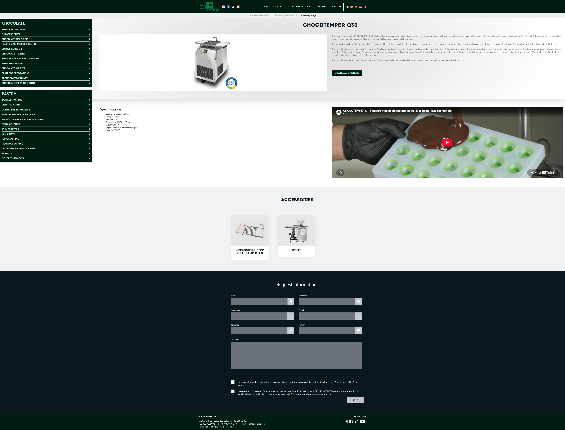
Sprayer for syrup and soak (19, 114)
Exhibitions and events (300, 6)
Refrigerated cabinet (15, 78)
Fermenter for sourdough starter (23, 119)
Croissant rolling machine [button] (18, 148)
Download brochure (347, 73)
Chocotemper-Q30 (308, 15)
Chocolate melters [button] (13, 53)
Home (266, 6)
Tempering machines (284, 15)
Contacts (336, 6)
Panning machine (12, 143)
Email (301, 310)
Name (233, 295)
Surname (303, 295)
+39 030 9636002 (207, 423)
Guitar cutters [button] (11, 124)
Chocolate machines (259, 15)
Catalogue (278, 6)
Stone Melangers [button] (12, 49)
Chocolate (13, 23)
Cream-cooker (11, 104)
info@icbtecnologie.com (254, 423)
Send (355, 400)
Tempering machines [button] (14, 29)
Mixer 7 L (7, 153)
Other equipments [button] (13, 158)
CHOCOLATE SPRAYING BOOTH (18, 83)
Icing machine (10, 139)
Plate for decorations (15, 73)
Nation (302, 324)
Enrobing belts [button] (11, 34)
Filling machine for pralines (19, 44)
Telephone (235, 324)
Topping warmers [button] (12, 63)
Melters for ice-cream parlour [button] (20, 58)
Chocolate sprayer (13, 68)
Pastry (9, 93)
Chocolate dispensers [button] (15, 39)
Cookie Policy (226, 426)
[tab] (46, 29)
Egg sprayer (9, 134)
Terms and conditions (208, 426)
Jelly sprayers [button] (10, 129)
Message (235, 339)
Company (322, 6)
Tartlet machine (12, 100)
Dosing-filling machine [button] (16, 109)
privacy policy (324, 394)
